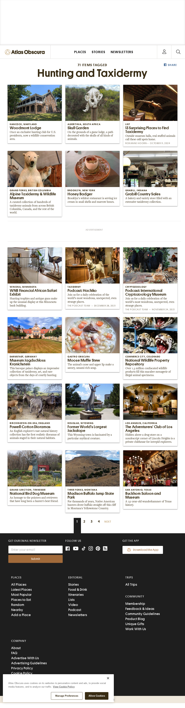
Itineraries (76, 594)
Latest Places (21, 589)
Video (73, 604)
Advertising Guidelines (29, 663)
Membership (135, 603)
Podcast (74, 610)
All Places (19, 584)
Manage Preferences (66, 695)
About (16, 648)
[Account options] (164, 52)
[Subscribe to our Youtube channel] (76, 549)
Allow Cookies (97, 695)
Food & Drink (77, 589)
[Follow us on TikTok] (84, 549)
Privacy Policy (22, 668)
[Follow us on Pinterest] (98, 549)
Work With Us (135, 629)
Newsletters (77, 615)
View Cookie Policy (64, 686)
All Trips (131, 584)
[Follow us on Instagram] (91, 549)
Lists (71, 599)
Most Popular (21, 594)
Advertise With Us (25, 658)
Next (107, 521)
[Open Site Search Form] (178, 52)
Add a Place (21, 615)
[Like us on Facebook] (67, 549)
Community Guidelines (142, 613)
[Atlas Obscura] (25, 52)
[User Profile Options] (164, 52)
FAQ (14, 653)
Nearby (17, 610)
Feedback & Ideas (139, 608)
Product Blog (135, 619)
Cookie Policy (22, 673)
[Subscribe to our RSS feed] (105, 549)
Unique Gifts (134, 624)
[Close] (108, 678)
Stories (73, 584)
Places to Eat (21, 599)
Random (17, 604)
